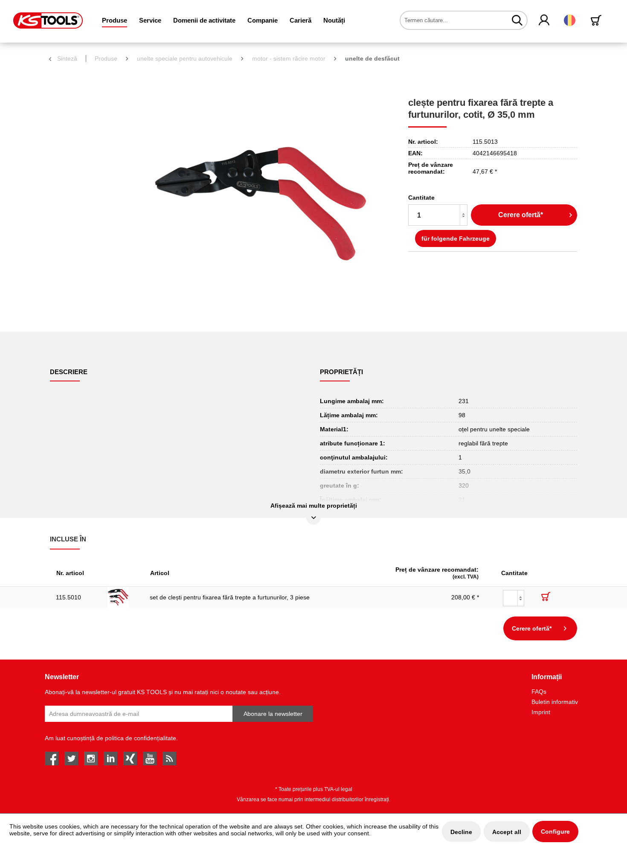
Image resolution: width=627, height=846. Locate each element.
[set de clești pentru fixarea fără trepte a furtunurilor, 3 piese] (122, 597)
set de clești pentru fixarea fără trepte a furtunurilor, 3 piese (230, 597)
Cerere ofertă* (520, 214)
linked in (110, 758)
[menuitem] (114, 20)
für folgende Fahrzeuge (455, 238)
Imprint (540, 712)
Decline (461, 832)
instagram (91, 758)
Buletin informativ (554, 701)
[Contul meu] (544, 20)
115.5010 (68, 597)
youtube (150, 758)
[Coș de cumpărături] (597, 20)
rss (169, 758)
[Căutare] (517, 20)
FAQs (538, 691)
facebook (51, 758)
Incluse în (68, 539)
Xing (130, 758)
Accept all (506, 832)
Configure (555, 831)
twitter (71, 758)
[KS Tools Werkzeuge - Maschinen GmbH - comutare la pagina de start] (48, 20)
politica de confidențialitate (140, 738)
